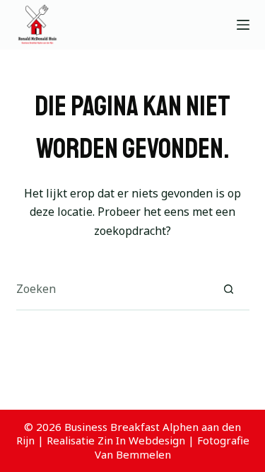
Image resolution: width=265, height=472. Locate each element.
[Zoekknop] (228, 288)
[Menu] (243, 24)
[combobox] (112, 288)
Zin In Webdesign (141, 440)
